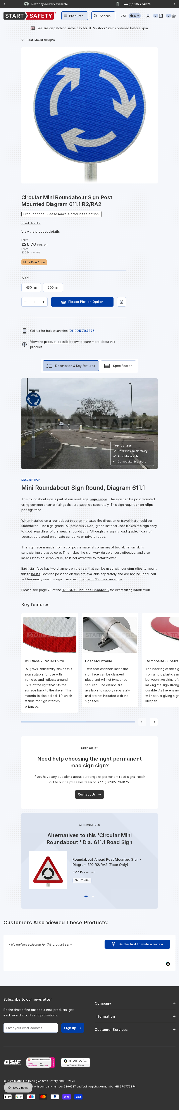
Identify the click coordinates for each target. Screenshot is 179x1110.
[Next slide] (174, 4)
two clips (145, 504)
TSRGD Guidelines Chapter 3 (85, 590)
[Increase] (43, 301)
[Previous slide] (4, 4)
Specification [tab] (123, 366)
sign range (98, 499)
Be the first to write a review (141, 944)
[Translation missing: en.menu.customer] (148, 16)
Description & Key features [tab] (75, 366)
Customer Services (111, 1029)
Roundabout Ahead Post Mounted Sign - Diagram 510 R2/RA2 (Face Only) (106, 862)
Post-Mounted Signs (41, 40)
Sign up (70, 1028)
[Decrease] (25, 301)
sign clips (135, 568)
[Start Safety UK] (29, 15)
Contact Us (87, 794)
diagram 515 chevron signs (100, 579)
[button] (137, 944)
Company (103, 1003)
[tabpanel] (89, 552)
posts (35, 574)
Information (105, 1016)
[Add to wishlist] (121, 302)
